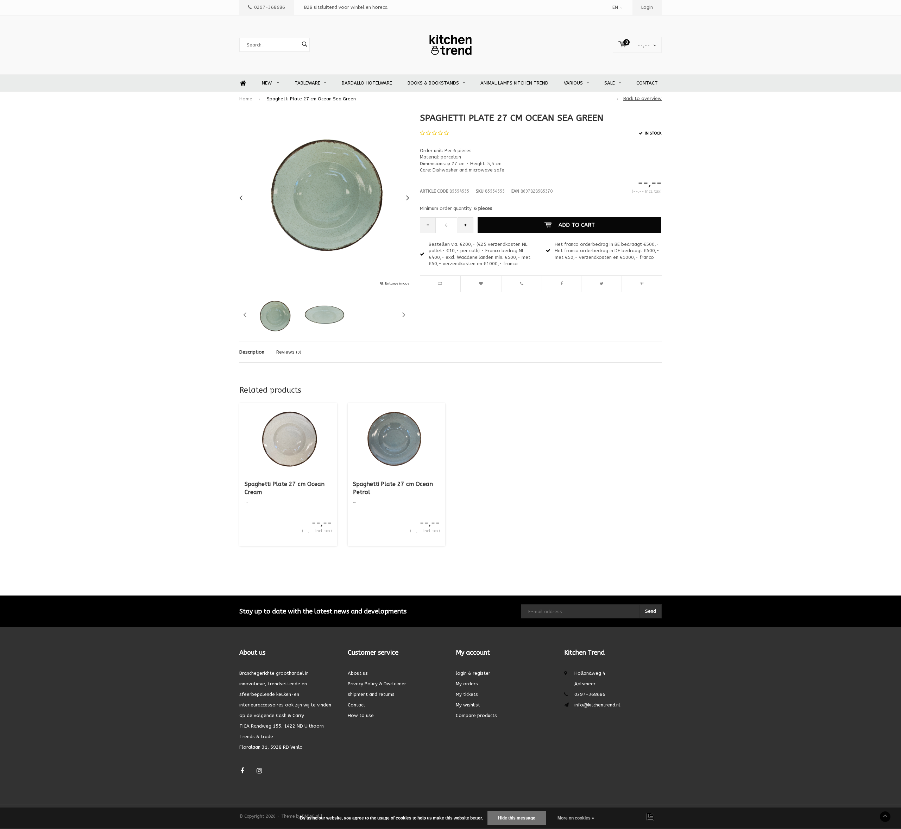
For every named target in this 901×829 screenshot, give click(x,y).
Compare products (476, 715)
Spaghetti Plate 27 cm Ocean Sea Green (311, 98)
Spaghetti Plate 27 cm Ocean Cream (285, 488)
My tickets (467, 694)
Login (647, 7)
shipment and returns (371, 694)
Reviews (288, 352)
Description (251, 352)
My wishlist (468, 705)
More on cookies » (575, 818)
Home (242, 83)
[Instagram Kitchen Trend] (259, 771)
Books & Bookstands (433, 83)
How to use (361, 715)
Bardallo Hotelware (367, 83)
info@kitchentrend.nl (597, 705)
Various (573, 83)
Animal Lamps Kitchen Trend (514, 83)
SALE (609, 83)
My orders (467, 683)
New (267, 83)
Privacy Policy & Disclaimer (377, 683)
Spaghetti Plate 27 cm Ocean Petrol (393, 488)
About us (358, 673)
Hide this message (516, 818)
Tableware (307, 83)
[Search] (304, 45)
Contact (647, 83)
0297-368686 (269, 7)
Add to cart (577, 225)
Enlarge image (397, 283)
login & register (473, 673)
